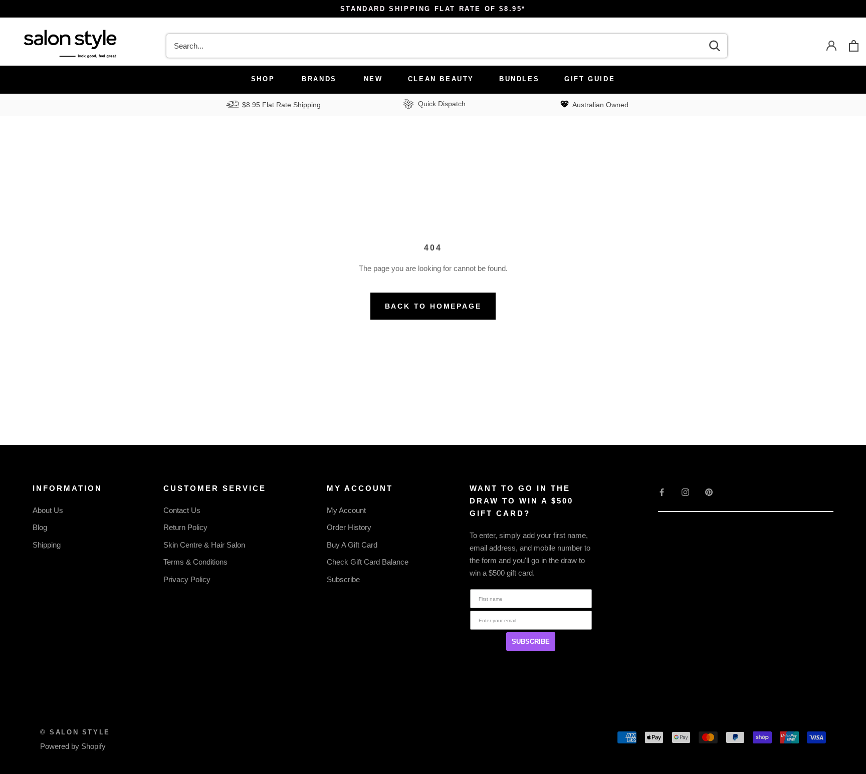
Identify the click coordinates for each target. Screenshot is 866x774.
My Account (346, 510)
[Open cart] (853, 46)
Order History (349, 527)
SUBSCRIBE (531, 641)
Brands (319, 79)
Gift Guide (589, 79)
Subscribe (343, 579)
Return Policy (185, 527)
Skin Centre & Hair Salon (204, 545)
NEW (373, 79)
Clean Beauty (441, 79)
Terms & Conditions (195, 562)
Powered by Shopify (73, 746)
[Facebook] (662, 491)
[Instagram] (685, 491)
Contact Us (181, 510)
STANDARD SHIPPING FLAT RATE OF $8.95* (433, 9)
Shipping (47, 545)
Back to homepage (433, 306)
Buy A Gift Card (352, 545)
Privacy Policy (186, 579)
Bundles (519, 79)
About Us (48, 510)
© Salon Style (75, 732)
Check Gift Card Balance (367, 562)
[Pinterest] (709, 491)
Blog (40, 527)
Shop (263, 79)
